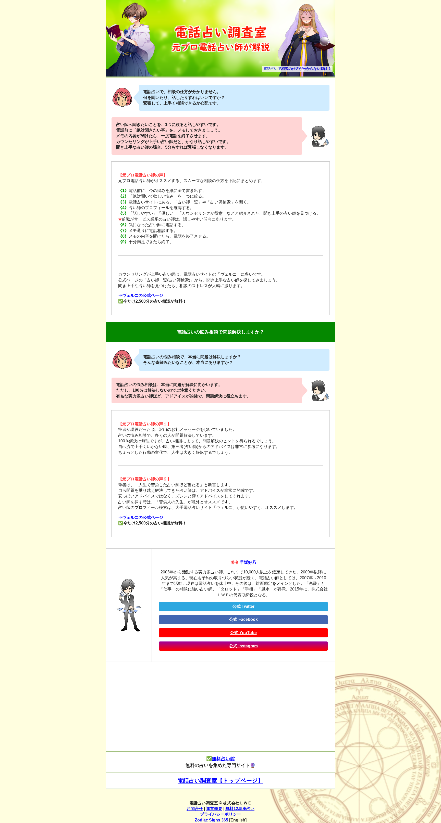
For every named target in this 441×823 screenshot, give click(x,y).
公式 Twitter (243, 606)
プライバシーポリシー (220, 814)
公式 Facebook (243, 619)
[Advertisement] (220, 709)
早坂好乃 (248, 562)
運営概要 (214, 808)
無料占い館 (223, 758)
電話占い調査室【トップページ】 (220, 780)
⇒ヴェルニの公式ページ (140, 295)
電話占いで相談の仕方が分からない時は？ (297, 69)
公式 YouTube (243, 633)
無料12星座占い (239, 808)
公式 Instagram (243, 646)
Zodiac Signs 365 (211, 820)
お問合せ (195, 808)
